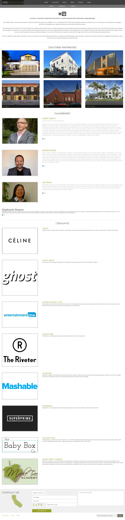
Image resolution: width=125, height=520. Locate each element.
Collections (5, 515)
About (65, 2)
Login (89, 2)
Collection (55, 2)
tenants (73, 6)
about (51, 6)
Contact (80, 2)
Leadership (62, 6)
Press (72, 2)
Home (46, 2)
